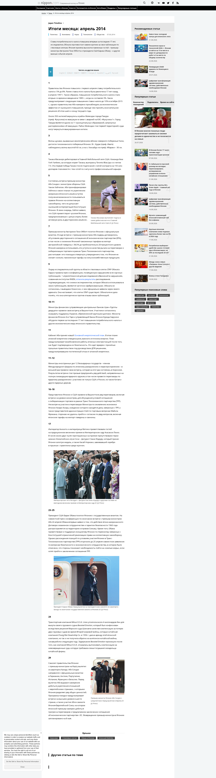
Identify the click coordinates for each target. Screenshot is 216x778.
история (151, 295)
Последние (41, 8)
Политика (53, 34)
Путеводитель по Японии (86, 8)
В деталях (50, 8)
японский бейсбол (106, 738)
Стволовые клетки (70, 738)
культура (139, 303)
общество (140, 295)
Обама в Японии (87, 738)
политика (155, 307)
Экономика (66, 34)
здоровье (140, 311)
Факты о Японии (61, 8)
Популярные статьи (127, 8)
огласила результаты (86, 279)
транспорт (153, 299)
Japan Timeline (55, 23)
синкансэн (140, 299)
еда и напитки (141, 307)
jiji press (151, 303)
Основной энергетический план (89, 335)
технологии (163, 295)
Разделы (112, 8)
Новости (72, 8)
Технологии (87, 34)
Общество (100, 34)
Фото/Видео (101, 8)
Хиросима (54, 738)
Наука (76, 34)
